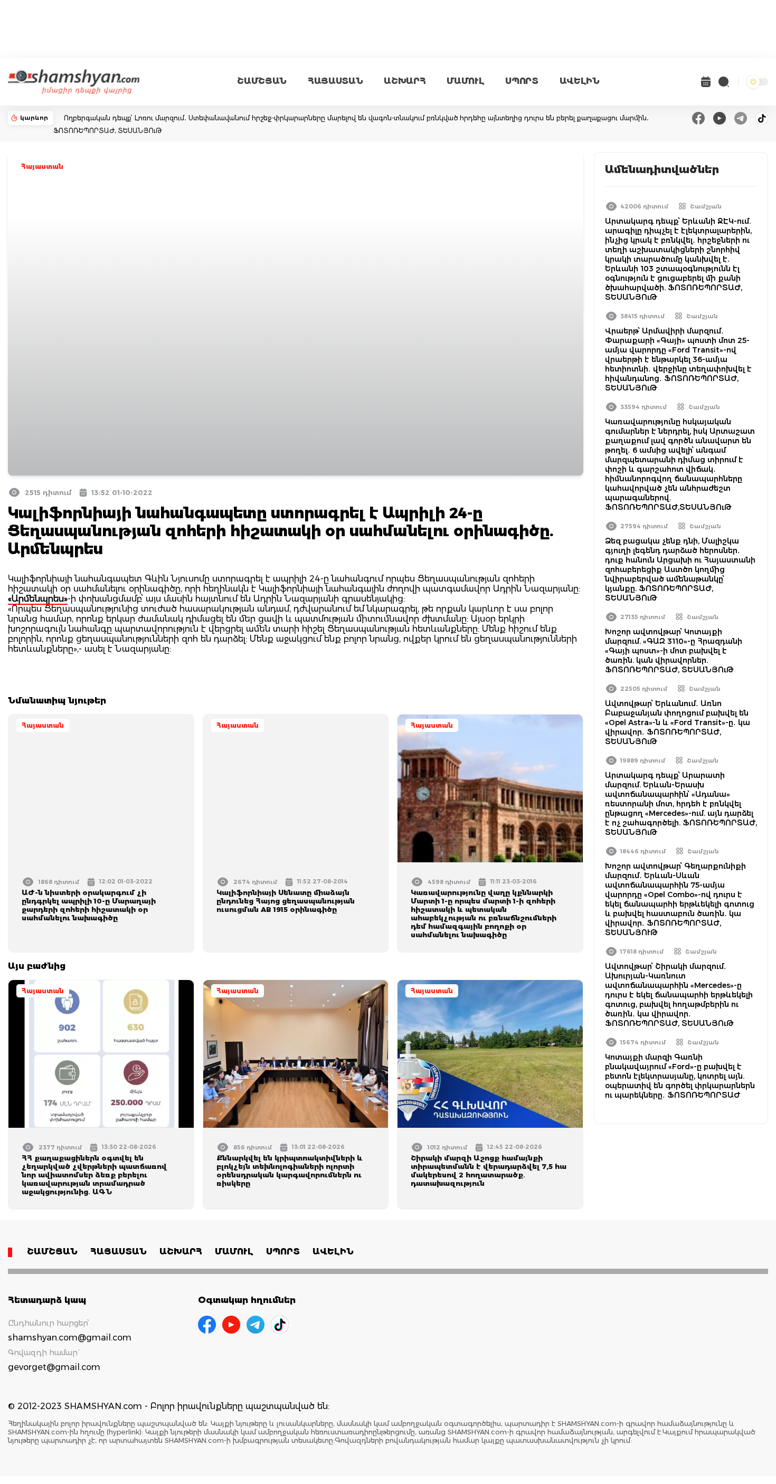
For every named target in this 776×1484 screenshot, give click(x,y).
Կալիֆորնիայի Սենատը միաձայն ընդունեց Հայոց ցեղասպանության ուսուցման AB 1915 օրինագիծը (285, 901)
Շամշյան (706, 206)
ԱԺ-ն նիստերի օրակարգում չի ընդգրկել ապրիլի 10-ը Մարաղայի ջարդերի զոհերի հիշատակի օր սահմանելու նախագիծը (89, 905)
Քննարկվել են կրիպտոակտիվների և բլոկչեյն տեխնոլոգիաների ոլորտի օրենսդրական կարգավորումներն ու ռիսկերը (289, 1170)
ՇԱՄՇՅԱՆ (262, 81)
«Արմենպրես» (38, 599)
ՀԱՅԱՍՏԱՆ (335, 81)
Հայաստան (42, 166)
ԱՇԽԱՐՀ (404, 81)
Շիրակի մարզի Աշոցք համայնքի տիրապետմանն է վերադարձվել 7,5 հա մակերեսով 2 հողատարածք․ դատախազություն (488, 1170)
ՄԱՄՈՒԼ (465, 81)
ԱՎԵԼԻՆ (580, 81)
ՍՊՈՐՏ (521, 81)
